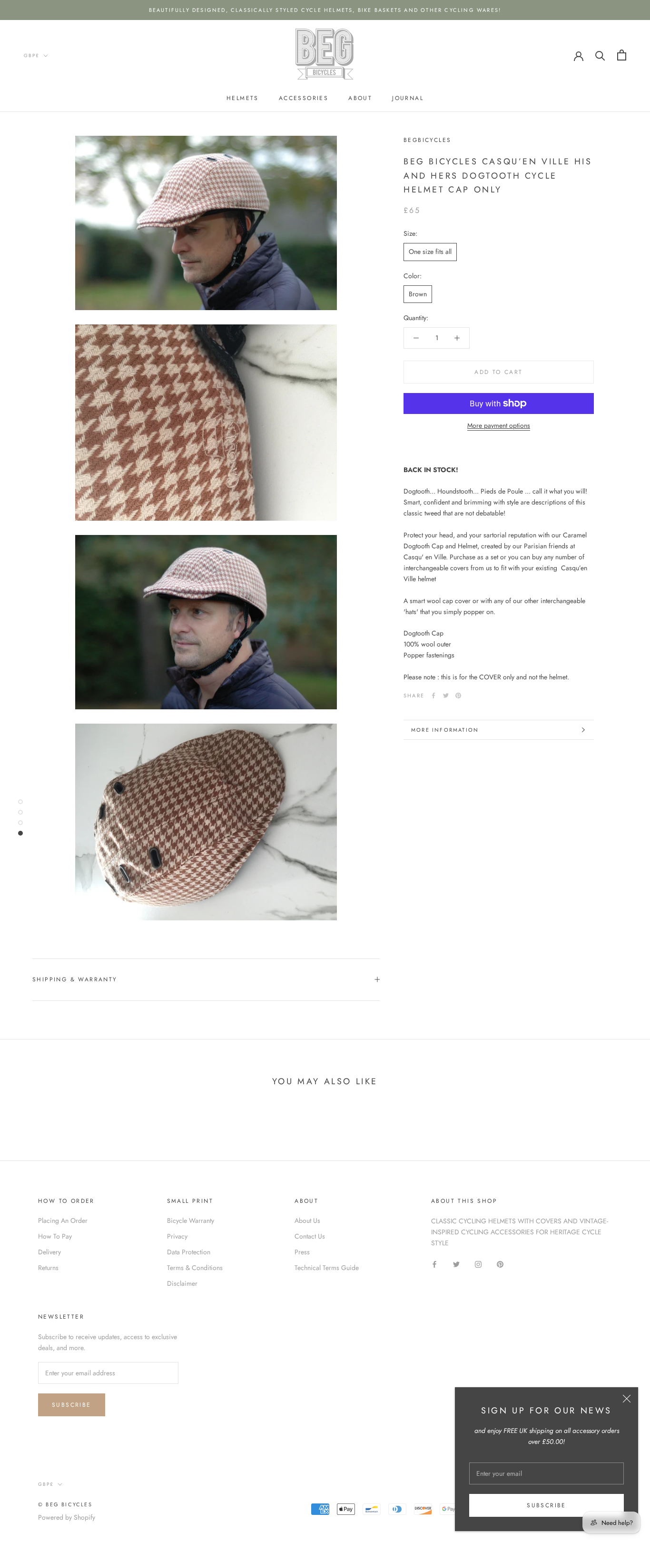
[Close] (626, 1398)
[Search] (600, 55)
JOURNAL (407, 98)
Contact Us (310, 1236)
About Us (307, 1220)
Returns (48, 1267)
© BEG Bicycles (65, 1504)
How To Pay (55, 1236)
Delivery (49, 1252)
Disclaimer (182, 1283)
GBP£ (31, 55)
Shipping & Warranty (75, 979)
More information (445, 730)
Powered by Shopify (66, 1517)
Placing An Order (63, 1220)
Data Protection (188, 1252)
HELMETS (243, 98)
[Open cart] (621, 55)
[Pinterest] (458, 695)
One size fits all (430, 251)
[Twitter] (446, 695)
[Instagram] (478, 1263)
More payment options (498, 425)
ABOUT (360, 98)
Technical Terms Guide (327, 1267)
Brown (418, 294)
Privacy (177, 1236)
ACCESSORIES (303, 98)
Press (302, 1252)
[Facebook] (433, 695)
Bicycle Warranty (190, 1220)
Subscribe (546, 1505)
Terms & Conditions (195, 1267)
